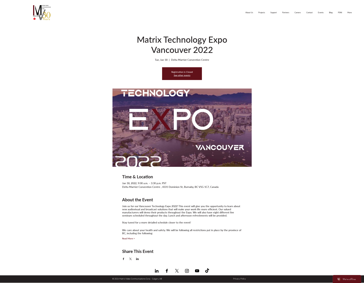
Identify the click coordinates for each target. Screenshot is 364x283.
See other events (182, 75)
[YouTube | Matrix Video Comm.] (197, 270)
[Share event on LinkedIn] (137, 259)
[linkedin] (156, 270)
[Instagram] (187, 270)
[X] (176, 270)
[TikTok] (207, 270)
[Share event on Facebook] (123, 259)
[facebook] (166, 270)
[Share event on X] (130, 259)
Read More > (128, 238)
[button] (349, 12)
